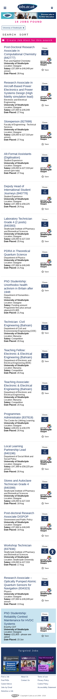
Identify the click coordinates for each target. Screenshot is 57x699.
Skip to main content (10, 2)
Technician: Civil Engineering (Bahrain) (18, 323)
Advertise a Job (7, 691)
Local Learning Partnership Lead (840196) (15, 450)
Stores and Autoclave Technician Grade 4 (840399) (17, 484)
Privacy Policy (43, 680)
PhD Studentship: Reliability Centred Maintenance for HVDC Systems (19, 618)
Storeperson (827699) (18, 121)
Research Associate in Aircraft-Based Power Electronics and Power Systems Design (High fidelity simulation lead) (18, 89)
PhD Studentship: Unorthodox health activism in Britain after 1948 (18, 287)
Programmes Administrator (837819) (18, 415)
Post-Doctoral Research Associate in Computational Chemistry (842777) (20, 52)
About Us (24, 677)
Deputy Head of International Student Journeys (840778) (17, 190)
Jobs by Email (6, 687)
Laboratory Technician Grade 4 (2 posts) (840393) (18, 222)
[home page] (27, 11)
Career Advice (6, 684)
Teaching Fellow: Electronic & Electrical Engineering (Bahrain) (18, 354)
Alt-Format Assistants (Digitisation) (17, 155)
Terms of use (43, 677)
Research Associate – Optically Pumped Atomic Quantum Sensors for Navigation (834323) (20, 583)
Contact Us (25, 680)
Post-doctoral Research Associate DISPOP (19, 514)
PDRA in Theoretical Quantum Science (17, 252)
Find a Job (5, 677)
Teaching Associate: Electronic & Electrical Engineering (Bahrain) (18, 385)
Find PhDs (5, 680)
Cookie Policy (43, 684)
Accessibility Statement (47, 687)
